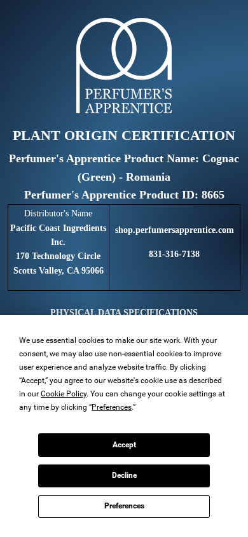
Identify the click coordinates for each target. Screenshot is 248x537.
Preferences (124, 505)
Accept (124, 444)
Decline (124, 475)
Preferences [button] (112, 407)
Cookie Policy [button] (63, 393)
